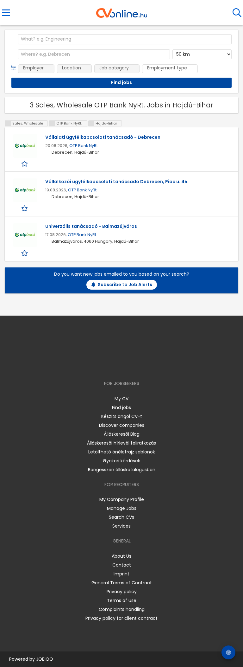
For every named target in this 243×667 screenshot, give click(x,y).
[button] (14, 67)
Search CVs (121, 517)
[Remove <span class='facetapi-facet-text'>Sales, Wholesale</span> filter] (8, 123)
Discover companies (121, 425)
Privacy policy (122, 591)
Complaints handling (122, 609)
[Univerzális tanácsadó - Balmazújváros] (25, 235)
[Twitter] (137, 365)
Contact (121, 565)
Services (121, 526)
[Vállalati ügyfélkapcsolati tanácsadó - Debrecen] (25, 146)
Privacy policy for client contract (121, 618)
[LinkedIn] (128, 365)
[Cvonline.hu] (121, 11)
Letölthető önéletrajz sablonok (121, 452)
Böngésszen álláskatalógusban (121, 469)
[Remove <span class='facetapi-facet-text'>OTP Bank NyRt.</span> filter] (52, 123)
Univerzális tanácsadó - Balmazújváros (91, 226)
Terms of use (121, 600)
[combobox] (125, 39)
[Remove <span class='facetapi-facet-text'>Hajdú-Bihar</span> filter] (91, 123)
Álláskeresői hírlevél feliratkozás (121, 443)
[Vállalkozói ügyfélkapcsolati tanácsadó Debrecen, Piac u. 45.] (25, 190)
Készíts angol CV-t (121, 416)
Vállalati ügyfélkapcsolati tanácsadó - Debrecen (102, 137)
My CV (121, 398)
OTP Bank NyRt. (84, 145)
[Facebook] (107, 365)
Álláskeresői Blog (122, 434)
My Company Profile (121, 499)
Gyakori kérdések (121, 461)
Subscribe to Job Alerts (125, 284)
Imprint (121, 574)
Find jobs (121, 407)
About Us (121, 556)
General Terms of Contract (121, 583)
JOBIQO (44, 659)
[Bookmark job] (25, 163)
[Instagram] (117, 365)
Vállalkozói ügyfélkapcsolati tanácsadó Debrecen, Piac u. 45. (117, 181)
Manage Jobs (121, 508)
